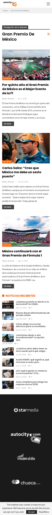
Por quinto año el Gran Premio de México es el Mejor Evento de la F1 (25, 89)
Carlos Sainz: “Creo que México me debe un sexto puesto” (21, 172)
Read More (44, 512)
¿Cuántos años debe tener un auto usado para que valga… (31, 349)
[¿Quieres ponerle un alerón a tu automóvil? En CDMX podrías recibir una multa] (8, 305)
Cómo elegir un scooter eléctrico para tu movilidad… (31, 325)
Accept (31, 512)
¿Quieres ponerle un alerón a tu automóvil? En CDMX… (32, 303)
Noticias (7, 245)
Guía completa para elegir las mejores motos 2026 (32, 383)
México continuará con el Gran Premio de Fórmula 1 (22, 253)
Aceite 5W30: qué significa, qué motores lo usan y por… (32, 361)
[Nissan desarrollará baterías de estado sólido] (8, 316)
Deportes (7, 78)
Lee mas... (8, 124)
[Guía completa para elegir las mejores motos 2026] (8, 385)
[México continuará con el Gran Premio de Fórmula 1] (26, 231)
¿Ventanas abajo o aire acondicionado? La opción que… (30, 338)
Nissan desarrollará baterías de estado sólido (33, 314)
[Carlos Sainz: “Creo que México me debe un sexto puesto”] (26, 148)
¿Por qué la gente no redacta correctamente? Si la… (31, 372)
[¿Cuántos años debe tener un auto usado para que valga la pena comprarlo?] (8, 351)
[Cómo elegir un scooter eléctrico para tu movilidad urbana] (8, 327)
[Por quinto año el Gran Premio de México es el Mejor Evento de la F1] (26, 65)
